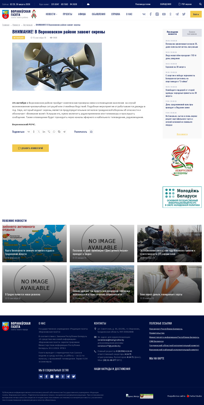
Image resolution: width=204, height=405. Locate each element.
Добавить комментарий (32, 148)
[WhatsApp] (54, 131)
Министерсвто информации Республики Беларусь (174, 337)
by (119, 345)
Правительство (156, 333)
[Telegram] (64, 131)
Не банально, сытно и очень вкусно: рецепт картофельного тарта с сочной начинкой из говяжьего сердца (181, 120)
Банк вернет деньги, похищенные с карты (161, 294)
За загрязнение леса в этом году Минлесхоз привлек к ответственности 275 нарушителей (167, 252)
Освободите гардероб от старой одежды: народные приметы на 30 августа (181, 92)
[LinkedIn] (44, 131)
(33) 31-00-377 (109, 360)
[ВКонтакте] (28, 131)
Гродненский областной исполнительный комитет (174, 345)
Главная (5, 24)
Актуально (28, 24)
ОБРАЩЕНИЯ (165, 4)
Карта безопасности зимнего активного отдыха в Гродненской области (29, 252)
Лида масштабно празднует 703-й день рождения (181, 57)
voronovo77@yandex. (108, 345)
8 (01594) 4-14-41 (124, 351)
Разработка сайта (176, 396)
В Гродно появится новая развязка (22, 294)
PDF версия (186, 4)
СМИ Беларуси (156, 341)
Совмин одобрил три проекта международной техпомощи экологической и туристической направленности (101, 292)
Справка (115, 14)
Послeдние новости (172, 32)
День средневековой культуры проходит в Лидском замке (179, 106)
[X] (39, 131)
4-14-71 (130, 357)
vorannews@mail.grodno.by (111, 339)
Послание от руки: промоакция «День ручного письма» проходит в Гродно (100, 252)
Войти (196, 14)
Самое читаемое (192, 32)
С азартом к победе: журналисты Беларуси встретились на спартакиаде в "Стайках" (180, 78)
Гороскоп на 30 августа (175, 66)
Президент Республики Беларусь (165, 328)
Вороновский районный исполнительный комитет (174, 349)
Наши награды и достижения (112, 369)
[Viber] (49, 131)
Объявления (98, 14)
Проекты (67, 14)
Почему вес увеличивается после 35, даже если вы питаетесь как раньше (182, 45)
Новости (50, 14)
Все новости (182, 134)
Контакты (100, 323)
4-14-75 (128, 354)
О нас (129, 14)
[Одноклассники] (34, 131)
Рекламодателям (143, 4)
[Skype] (59, 131)
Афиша (82, 14)
